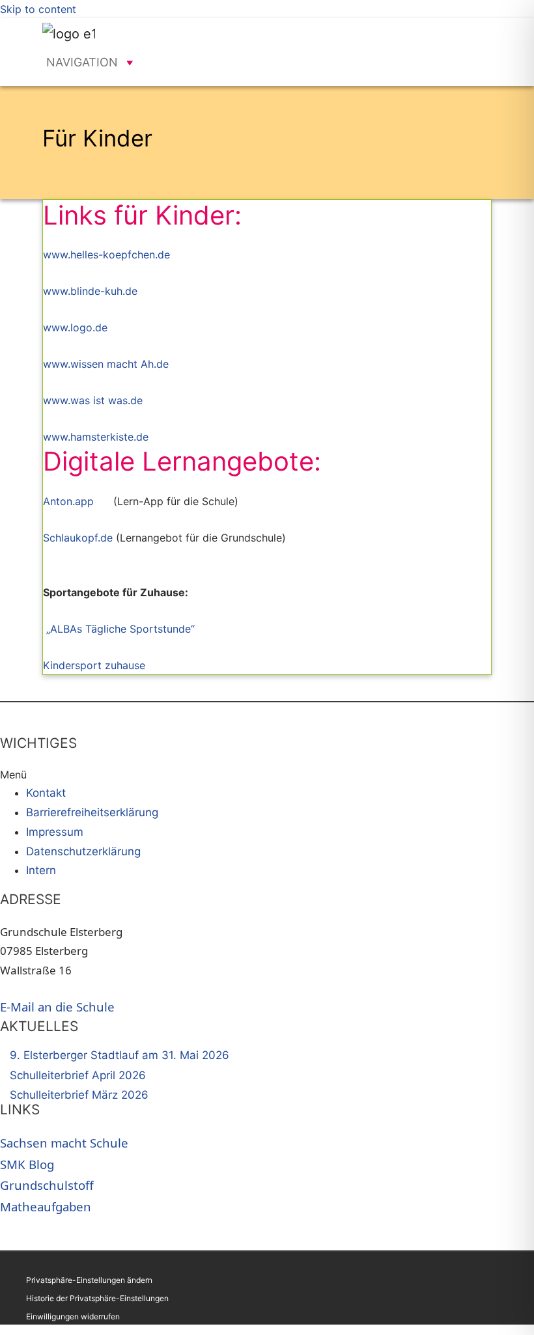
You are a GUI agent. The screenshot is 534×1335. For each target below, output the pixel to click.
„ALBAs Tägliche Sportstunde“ (123, 628)
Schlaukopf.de (78, 537)
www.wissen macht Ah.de (106, 363)
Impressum (54, 831)
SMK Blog (27, 1164)
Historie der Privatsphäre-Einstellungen (97, 1298)
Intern (41, 870)
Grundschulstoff (47, 1185)
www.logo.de (75, 327)
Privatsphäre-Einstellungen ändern (89, 1280)
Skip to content (38, 9)
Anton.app (68, 501)
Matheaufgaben (45, 1206)
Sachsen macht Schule (64, 1143)
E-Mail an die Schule (57, 1006)
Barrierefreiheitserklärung (92, 812)
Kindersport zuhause (94, 665)
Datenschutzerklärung (83, 851)
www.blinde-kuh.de (90, 290)
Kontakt (46, 792)
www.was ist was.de (93, 400)
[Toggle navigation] (472, 34)
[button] (82, 62)
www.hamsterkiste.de (95, 436)
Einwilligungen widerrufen (73, 1316)
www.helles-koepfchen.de (106, 254)
